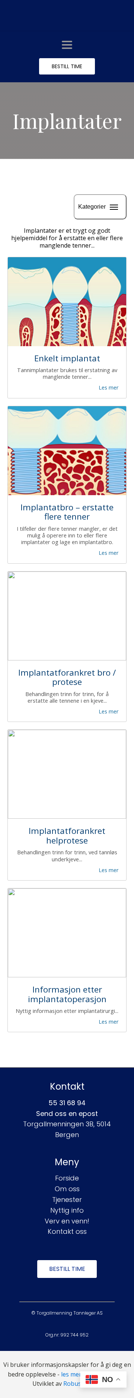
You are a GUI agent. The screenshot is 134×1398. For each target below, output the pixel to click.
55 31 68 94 (67, 1102)
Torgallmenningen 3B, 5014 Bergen (67, 1129)
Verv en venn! (67, 1221)
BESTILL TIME (67, 66)
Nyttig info (67, 1210)
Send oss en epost (67, 1113)
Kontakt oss (67, 1231)
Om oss (67, 1188)
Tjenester (67, 1199)
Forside (67, 1178)
